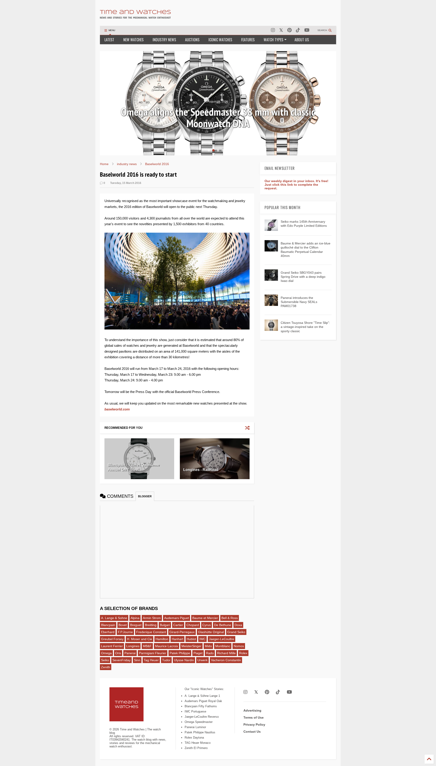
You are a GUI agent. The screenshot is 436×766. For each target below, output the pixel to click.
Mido (208, 646)
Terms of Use (253, 717)
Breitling (150, 625)
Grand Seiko (236, 632)
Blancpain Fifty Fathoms (201, 706)
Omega (106, 653)
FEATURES (248, 39)
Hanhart (177, 639)
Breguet (135, 625)
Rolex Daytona (194, 737)
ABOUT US (302, 39)
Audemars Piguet (176, 618)
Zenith (105, 667)
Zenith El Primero (196, 748)
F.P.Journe (125, 632)
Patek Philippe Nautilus (200, 732)
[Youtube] (307, 30)
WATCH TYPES (273, 39)
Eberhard (107, 632)
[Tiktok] (298, 30)
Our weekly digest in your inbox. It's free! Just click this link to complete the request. (296, 184)
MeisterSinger (191, 646)
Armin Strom (152, 618)
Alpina (135, 618)
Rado (210, 653)
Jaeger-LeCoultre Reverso (202, 716)
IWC (202, 639)
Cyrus (206, 625)
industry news (127, 164)
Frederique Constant (151, 632)
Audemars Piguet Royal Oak (203, 701)
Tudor (166, 660)
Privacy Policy (254, 724)
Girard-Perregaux (182, 632)
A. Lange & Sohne (114, 618)
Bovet (123, 625)
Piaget (198, 653)
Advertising (252, 710)
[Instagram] (273, 30)
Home (104, 164)
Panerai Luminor (195, 727)
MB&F (147, 646)
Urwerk (202, 660)
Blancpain (108, 625)
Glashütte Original (211, 632)
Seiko (105, 660)
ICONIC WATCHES (220, 39)
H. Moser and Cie (139, 639)
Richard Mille (226, 653)
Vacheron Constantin (226, 660)
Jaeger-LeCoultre (221, 639)
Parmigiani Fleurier (152, 653)
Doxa (238, 625)
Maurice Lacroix (166, 646)
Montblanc (222, 646)
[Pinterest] (289, 30)
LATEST (109, 39)
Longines (132, 646)
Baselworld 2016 (157, 164)
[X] (281, 30)
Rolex (243, 653)
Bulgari (165, 625)
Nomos (239, 646)
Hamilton (162, 639)
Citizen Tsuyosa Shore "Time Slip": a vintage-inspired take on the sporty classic (305, 327)
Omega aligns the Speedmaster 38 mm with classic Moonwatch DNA (218, 117)
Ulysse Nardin (184, 660)
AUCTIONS (192, 39)
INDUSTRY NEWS (164, 39)
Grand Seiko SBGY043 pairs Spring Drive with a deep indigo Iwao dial (303, 277)
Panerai (130, 653)
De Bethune (222, 625)
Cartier (178, 625)
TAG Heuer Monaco (198, 742)
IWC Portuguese (195, 711)
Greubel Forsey (112, 639)
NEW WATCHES (133, 39)
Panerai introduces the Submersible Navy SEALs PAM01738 (299, 302)
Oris (118, 653)
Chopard (192, 625)
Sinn (137, 660)
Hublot (191, 639)
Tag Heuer (151, 660)
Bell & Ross (229, 618)
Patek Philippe (180, 653)
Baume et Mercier (205, 618)
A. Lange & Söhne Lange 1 (202, 696)
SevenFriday (121, 660)
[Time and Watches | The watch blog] (135, 16)
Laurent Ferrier (112, 646)
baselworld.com (117, 409)
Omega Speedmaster (199, 722)
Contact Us (252, 731)
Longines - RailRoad (200, 470)
